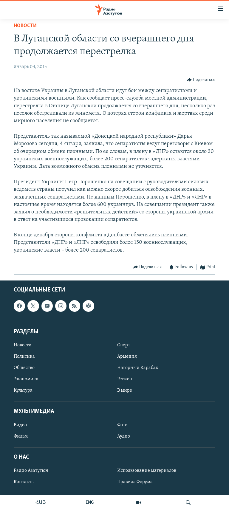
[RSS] (74, 306)
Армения (127, 356)
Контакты (24, 482)
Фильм (21, 436)
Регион (124, 379)
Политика (24, 356)
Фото (122, 425)
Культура (23, 390)
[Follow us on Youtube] (47, 306)
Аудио (123, 436)
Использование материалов (146, 470)
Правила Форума (135, 482)
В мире (124, 390)
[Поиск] (188, 502)
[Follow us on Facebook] (19, 306)
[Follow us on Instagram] (60, 306)
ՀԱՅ (40, 502)
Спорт (123, 345)
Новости (25, 26)
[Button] (201, 80)
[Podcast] (88, 306)
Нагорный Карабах (137, 367)
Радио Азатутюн (31, 470)
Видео (20, 425)
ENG (90, 502)
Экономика (26, 379)
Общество (24, 367)
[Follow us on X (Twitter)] (33, 306)
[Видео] (139, 502)
